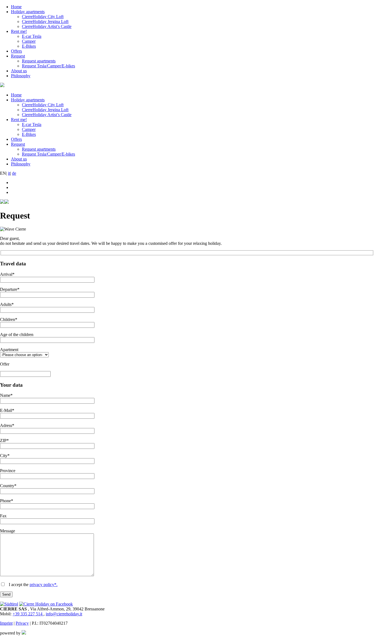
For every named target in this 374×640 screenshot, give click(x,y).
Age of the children (16, 334)
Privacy (22, 623)
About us (19, 70)
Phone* (6, 500)
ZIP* (4, 440)
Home (16, 6)
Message (7, 531)
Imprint (6, 623)
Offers (16, 51)
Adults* (7, 304)
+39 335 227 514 (28, 614)
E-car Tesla (31, 36)
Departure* (9, 289)
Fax (3, 515)
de (14, 173)
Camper (29, 41)
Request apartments (39, 61)
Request (18, 56)
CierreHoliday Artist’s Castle (46, 26)
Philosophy (20, 75)
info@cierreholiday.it (64, 614)
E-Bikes (29, 46)
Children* (8, 319)
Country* (8, 485)
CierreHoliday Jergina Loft (45, 21)
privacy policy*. (43, 584)
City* (5, 455)
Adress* (7, 425)
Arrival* (7, 274)
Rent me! (19, 31)
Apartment (9, 349)
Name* (6, 395)
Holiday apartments (28, 11)
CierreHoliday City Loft (43, 16)
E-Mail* (7, 410)
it (9, 173)
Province (7, 470)
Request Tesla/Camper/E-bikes (48, 66)
